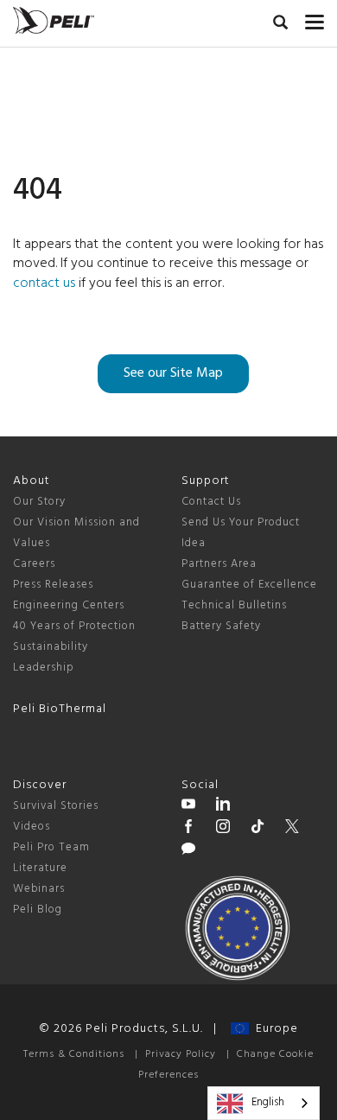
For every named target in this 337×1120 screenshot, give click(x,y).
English (267, 1102)
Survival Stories (56, 806)
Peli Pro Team (51, 847)
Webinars (39, 889)
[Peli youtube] (188, 806)
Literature (40, 868)
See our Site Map (173, 373)
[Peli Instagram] (223, 829)
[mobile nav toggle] (314, 18)
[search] (280, 25)
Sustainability (50, 647)
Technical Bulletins (234, 605)
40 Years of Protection (74, 626)
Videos (31, 827)
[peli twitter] (292, 829)
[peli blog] (188, 851)
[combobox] (263, 1103)
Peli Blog (37, 909)
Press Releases (53, 585)
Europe (273, 1029)
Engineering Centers (68, 605)
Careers (34, 564)
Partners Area (219, 564)
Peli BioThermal (59, 709)
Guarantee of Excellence (249, 585)
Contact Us (211, 502)
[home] (53, 20)
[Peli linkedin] (223, 806)
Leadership (43, 668)
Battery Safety (221, 626)
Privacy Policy (180, 1054)
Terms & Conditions (73, 1054)
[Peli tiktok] (257, 829)
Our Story (39, 502)
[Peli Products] (188, 829)
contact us (44, 283)
